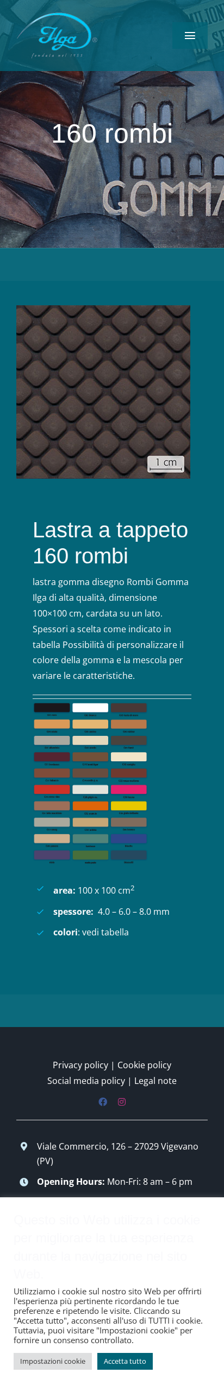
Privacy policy (80, 1065)
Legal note (155, 1081)
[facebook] (102, 1102)
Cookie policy (144, 1065)
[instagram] (122, 1102)
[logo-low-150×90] (57, 15)
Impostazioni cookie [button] (52, 1361)
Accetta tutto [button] (125, 1361)
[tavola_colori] (90, 707)
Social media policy (86, 1081)
